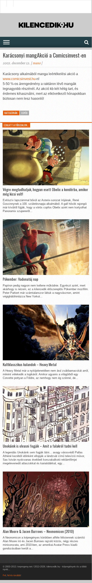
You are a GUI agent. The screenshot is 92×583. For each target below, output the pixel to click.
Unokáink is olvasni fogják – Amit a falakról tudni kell (40, 446)
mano (37, 63)
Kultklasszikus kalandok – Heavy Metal (30, 364)
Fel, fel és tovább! (12, 575)
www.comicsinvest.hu (19, 79)
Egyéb (24, 113)
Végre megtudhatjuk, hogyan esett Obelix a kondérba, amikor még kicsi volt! (45, 191)
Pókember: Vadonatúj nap (20, 279)
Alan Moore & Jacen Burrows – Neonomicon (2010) (38, 531)
